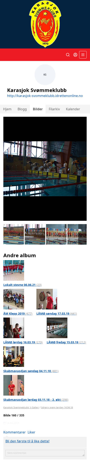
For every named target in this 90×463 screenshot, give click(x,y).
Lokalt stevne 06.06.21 (22, 285)
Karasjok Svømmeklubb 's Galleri (21, 407)
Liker (31, 432)
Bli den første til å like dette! (27, 441)
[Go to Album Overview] (13, 270)
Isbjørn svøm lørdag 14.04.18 (57, 407)
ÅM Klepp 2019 (17, 313)
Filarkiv (54, 109)
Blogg (22, 109)
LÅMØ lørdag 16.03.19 (22, 342)
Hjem (7, 109)
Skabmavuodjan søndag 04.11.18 (30, 371)
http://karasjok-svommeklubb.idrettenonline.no (45, 95)
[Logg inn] (75, 54)
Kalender (73, 109)
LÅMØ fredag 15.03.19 (66, 342)
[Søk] (68, 54)
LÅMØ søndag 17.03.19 (56, 313)
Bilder (38, 109)
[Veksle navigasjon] (83, 54)
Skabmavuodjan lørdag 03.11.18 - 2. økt (35, 400)
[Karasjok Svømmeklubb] (45, 24)
